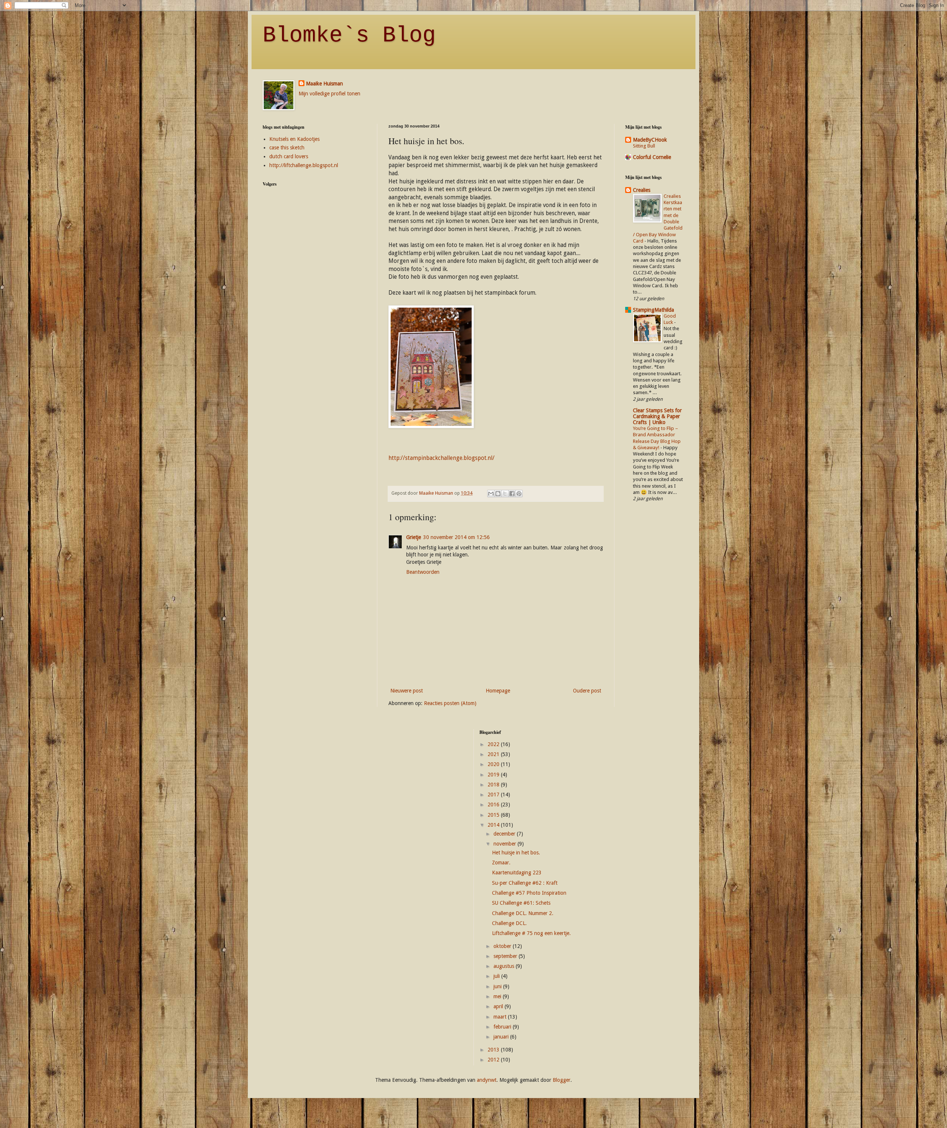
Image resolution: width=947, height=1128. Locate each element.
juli (497, 976)
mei (498, 996)
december (505, 834)
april (499, 1006)
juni (498, 986)
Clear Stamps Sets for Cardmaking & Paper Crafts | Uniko (657, 416)
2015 (494, 815)
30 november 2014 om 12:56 (456, 537)
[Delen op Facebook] (512, 493)
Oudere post (587, 691)
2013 (494, 1050)
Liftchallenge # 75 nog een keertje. (531, 933)
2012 (494, 1060)
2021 (494, 754)
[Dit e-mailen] (491, 493)
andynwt (486, 1080)
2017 (494, 794)
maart (500, 1017)
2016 (494, 804)
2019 (494, 775)
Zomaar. (501, 863)
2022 (494, 744)
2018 (494, 784)
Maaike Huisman (324, 84)
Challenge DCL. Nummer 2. (522, 913)
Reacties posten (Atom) (450, 703)
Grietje (413, 537)
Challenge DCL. (509, 923)
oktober (503, 946)
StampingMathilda (653, 310)
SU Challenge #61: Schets (521, 903)
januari (501, 1037)
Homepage (498, 691)
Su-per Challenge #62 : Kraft (524, 883)
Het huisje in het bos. (516, 853)
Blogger (561, 1080)
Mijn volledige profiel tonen (329, 93)
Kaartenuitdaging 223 (517, 872)
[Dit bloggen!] (498, 493)
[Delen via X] (505, 493)
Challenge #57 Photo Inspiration (529, 893)
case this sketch (286, 147)
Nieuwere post (406, 691)
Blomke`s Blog (349, 35)
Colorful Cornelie (652, 157)
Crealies (641, 190)
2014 (494, 825)
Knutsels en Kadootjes (294, 139)
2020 (494, 764)
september (506, 956)
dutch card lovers (288, 156)
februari (503, 1027)
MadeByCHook (650, 140)
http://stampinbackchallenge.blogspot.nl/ (441, 458)
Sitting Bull (644, 146)
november (505, 844)
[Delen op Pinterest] (519, 493)
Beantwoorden (422, 572)
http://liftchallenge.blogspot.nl (303, 165)
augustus (504, 966)
